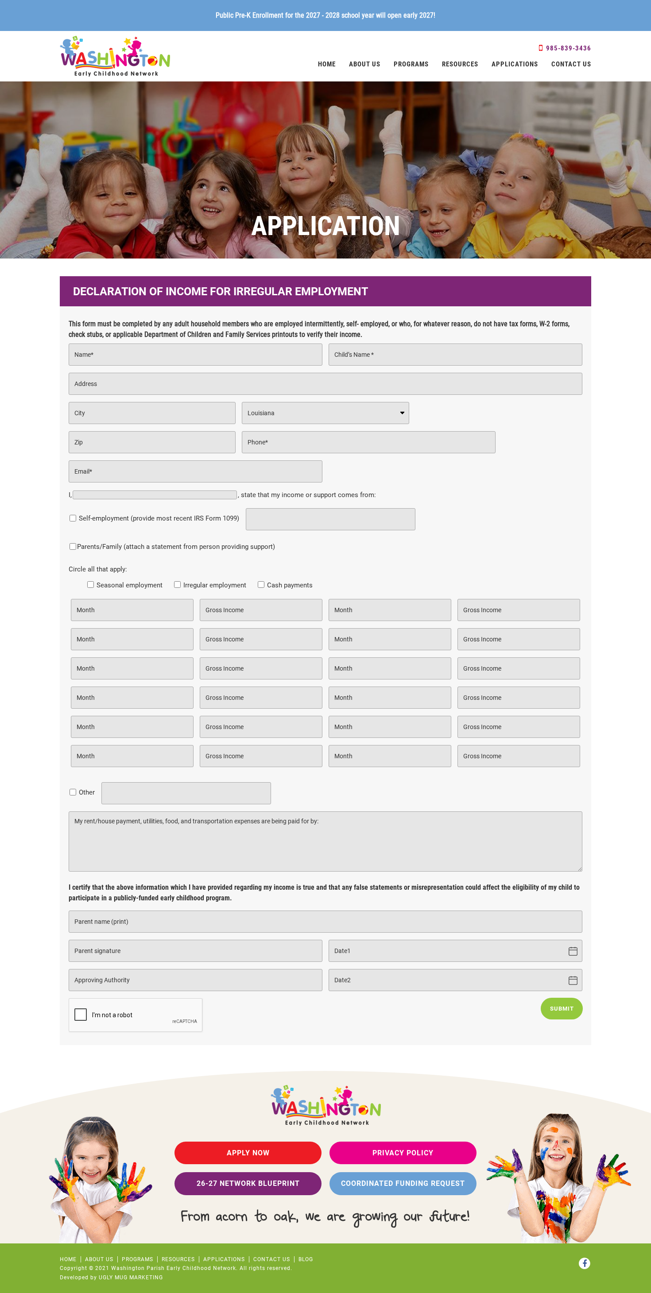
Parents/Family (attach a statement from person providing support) (176, 547)
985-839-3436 (567, 48)
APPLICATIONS (515, 64)
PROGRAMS (411, 64)
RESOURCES (460, 64)
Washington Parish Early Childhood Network (115, 56)
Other (87, 792)
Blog (305, 1259)
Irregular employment (214, 585)
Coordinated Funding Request (403, 1183)
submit (562, 1008)
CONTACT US (571, 64)
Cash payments (289, 585)
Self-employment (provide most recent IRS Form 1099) (159, 518)
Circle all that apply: (191, 577)
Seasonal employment (129, 585)
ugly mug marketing (131, 1277)
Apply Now (248, 1153)
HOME (327, 64)
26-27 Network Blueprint (248, 1183)
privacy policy (403, 1153)
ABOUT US (364, 64)
